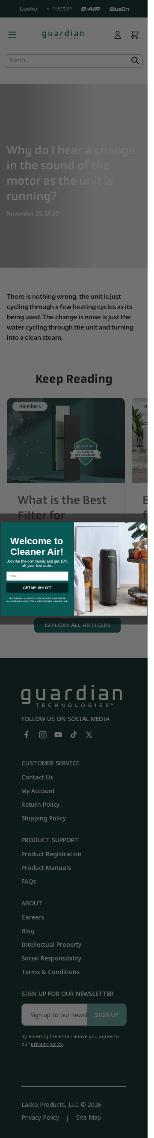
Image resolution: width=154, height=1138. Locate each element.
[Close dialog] (142, 527)
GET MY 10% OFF (37, 588)
